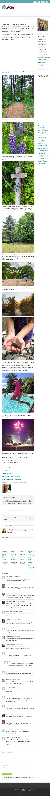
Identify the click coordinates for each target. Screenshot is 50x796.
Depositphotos (29, 790)
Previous (28, 18)
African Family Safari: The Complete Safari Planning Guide (22, 556)
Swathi (7, 720)
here (27, 482)
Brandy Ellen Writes (9, 601)
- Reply (20, 576)
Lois (6, 705)
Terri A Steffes (8, 619)
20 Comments (25, 510)
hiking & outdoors (17, 510)
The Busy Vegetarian (42, 62)
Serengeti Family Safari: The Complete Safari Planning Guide (13, 556)
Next (32, 18)
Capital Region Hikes (6, 473)
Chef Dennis (8, 644)
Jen (6, 671)
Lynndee (7, 679)
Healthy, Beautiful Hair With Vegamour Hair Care (42, 134)
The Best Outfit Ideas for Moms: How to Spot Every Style (43, 151)
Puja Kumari (10, 661)
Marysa (4, 510)
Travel (21, 510)
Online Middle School (43, 69)
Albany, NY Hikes (6, 470)
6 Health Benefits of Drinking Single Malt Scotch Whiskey (42, 138)
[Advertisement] (43, 102)
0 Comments (5, 563)
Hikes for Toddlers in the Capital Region (11, 476)
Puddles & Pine (41, 65)
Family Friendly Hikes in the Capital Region (11, 479)
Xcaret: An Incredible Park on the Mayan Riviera (43, 163)
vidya (7, 714)
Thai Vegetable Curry (43, 148)
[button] (46, 13)
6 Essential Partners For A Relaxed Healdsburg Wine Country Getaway (5, 556)
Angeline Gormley (9, 729)
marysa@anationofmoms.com (44, 57)
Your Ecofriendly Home (42, 64)
